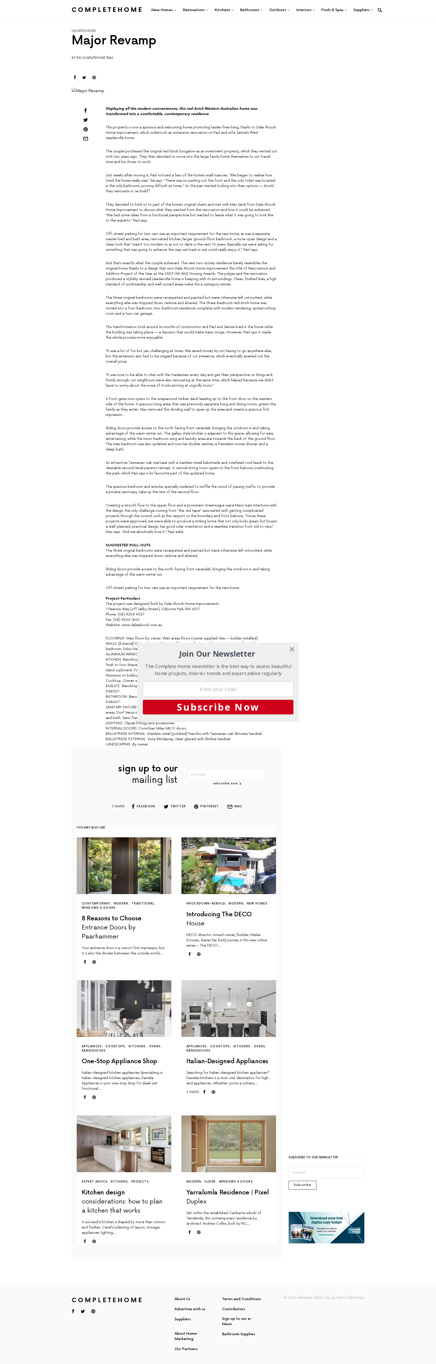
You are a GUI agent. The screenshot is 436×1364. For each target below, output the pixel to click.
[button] (217, 653)
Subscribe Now (218, 707)
